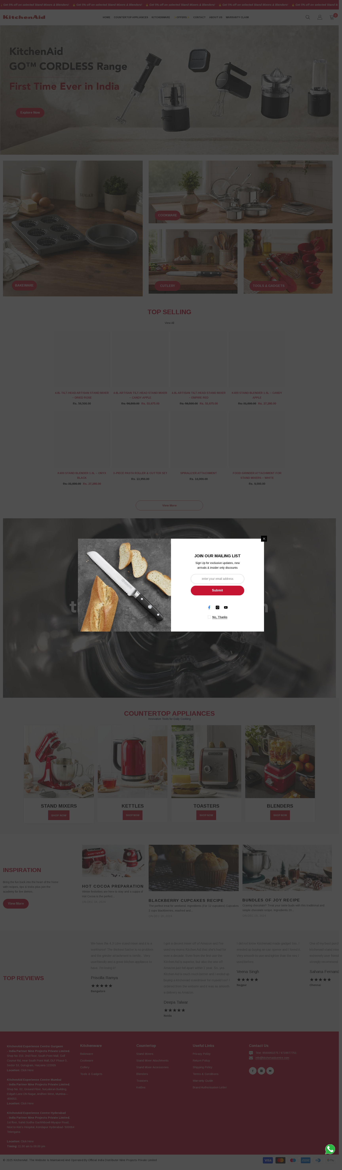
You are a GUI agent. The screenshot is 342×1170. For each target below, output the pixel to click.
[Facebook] (209, 607)
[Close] (264, 539)
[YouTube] (226, 607)
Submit (217, 590)
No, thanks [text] (219, 617)
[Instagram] (217, 607)
